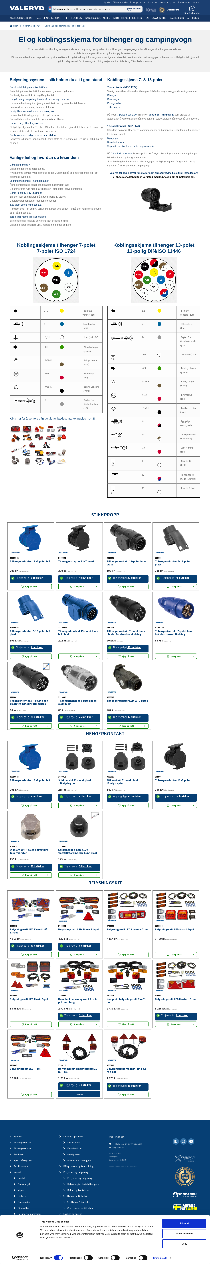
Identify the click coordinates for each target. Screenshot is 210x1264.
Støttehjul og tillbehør (75, 1196)
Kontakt (196, 2)
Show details (160, 1258)
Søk (138, 22)
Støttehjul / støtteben (79, 1202)
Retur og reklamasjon (29, 1213)
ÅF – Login (193, 17)
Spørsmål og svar (167, 2)
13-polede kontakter (122, 153)
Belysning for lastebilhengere (83, 1184)
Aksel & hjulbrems (21, 17)
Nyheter (107, 2)
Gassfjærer (177, 17)
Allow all (184, 1223)
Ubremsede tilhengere (79, 1160)
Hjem (15, 25)
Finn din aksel (74, 1148)
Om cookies (24, 1202)
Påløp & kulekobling (48, 17)
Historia (22, 1196)
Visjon (21, 1190)
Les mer (79, 1094)
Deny (184, 1243)
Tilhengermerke (120, 2)
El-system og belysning (75, 1172)
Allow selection (184, 1233)
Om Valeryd (24, 1184)
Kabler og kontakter (78, 1190)
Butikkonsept (184, 2)
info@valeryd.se (118, 1147)
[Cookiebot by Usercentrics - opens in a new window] (19, 1258)
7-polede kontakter (127, 114)
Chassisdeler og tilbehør (80, 1208)
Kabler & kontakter (97, 17)
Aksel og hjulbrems (73, 1136)
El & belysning (73, 17)
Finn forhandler (192, 12)
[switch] (88, 1257)
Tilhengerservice (137, 2)
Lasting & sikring (155, 17)
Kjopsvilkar (24, 1208)
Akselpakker (73, 1154)
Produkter (152, 2)
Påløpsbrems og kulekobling (78, 1166)
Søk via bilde (73, 1142)
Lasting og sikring (72, 1213)
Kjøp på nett (31, 586)
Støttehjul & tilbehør (127, 17)
